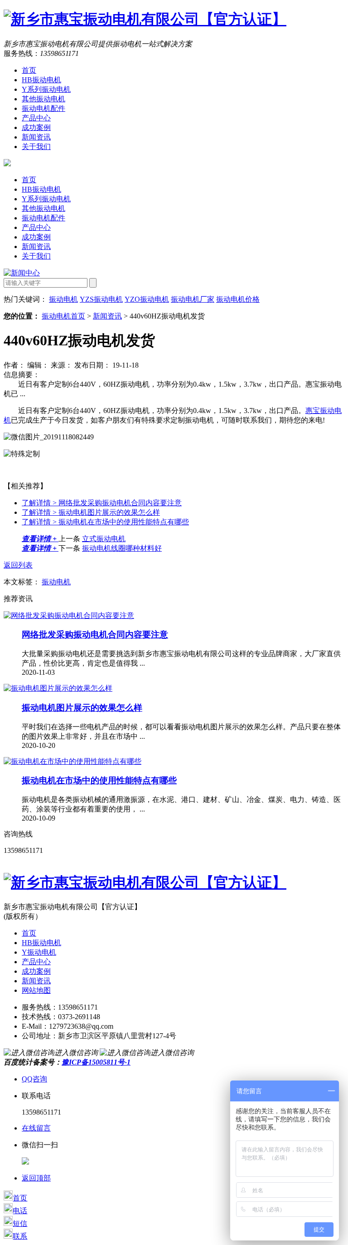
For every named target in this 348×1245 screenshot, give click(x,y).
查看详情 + (40, 539)
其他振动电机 (43, 99)
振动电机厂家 (192, 299)
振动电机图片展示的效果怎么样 (91, 512)
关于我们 (36, 146)
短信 (20, 1223)
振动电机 (63, 299)
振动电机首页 (63, 316)
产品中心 (36, 118)
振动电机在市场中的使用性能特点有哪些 (105, 522)
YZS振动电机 (101, 299)
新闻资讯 (36, 137)
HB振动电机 (41, 80)
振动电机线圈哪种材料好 (122, 548)
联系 (20, 1236)
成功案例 (36, 127)
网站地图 (36, 990)
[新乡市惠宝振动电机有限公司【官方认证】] (145, 19)
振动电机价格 (238, 299)
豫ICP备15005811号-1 (96, 1062)
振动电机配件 (43, 108)
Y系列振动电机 (46, 89)
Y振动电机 (39, 952)
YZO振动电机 (147, 299)
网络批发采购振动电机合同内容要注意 (102, 503)
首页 (29, 70)
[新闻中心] (22, 273)
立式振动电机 (104, 539)
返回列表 (18, 565)
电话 (20, 1211)
